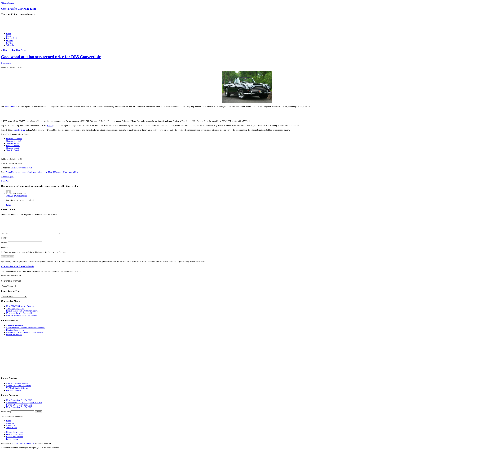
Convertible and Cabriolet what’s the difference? (25, 328)
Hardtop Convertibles (15, 330)
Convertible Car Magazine (23, 443)
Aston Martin (10, 106)
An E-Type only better (15, 308)
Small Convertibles (14, 335)
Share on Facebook (14, 139)
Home (8, 33)
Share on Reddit (12, 148)
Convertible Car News (14, 50)
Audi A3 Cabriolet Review (17, 383)
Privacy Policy (12, 439)
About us (10, 423)
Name (4, 238)
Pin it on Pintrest (13, 145)
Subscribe (10, 45)
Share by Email (12, 150)
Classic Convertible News (21, 168)
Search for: (5, 412)
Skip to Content (7, 3)
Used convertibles (70, 172)
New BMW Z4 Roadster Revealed (20, 306)
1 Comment (6, 63)
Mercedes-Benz (18, 130)
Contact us (10, 425)
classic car (32, 172)
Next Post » (6, 181)
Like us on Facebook (14, 437)
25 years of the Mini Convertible (19, 313)
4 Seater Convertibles (15, 325)
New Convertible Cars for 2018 (19, 400)
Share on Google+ (13, 141)
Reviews (9, 43)
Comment (6, 233)
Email (4, 242)
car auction (22, 172)
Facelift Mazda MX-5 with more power (22, 311)
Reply (8, 204)
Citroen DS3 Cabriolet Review (18, 386)
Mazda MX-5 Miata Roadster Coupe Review (24, 332)
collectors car (42, 172)
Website (4, 247)
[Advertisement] (48, 24)
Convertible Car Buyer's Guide (17, 266)
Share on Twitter (13, 143)
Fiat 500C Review (13, 390)
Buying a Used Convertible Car (19, 405)
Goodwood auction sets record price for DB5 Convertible (51, 56)
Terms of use (11, 428)
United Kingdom (55, 172)
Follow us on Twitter (14, 434)
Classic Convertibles (14, 432)
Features (9, 40)
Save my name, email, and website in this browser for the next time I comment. (36, 252)
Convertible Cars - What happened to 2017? (24, 402)
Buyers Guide (11, 38)
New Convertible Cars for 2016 (19, 407)
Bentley (50, 125)
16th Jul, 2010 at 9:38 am (16, 196)
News (8, 36)
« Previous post (7, 176)
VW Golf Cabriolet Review (17, 388)
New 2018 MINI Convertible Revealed (22, 315)
